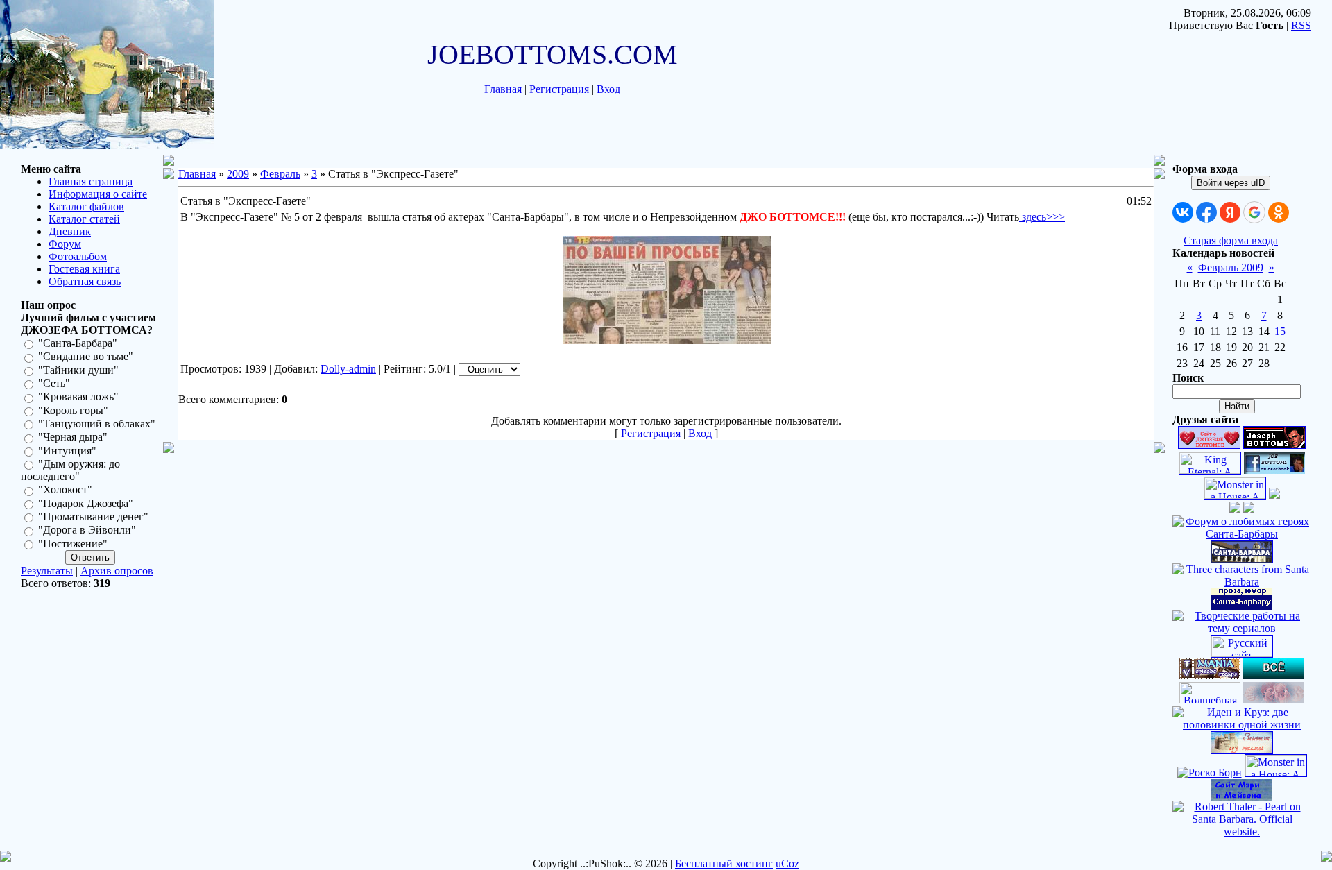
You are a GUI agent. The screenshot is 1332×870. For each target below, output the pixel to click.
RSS (1301, 25)
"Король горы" (73, 410)
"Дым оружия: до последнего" (70, 470)
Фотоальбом (78, 256)
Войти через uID (1231, 183)
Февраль (280, 174)
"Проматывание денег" (93, 516)
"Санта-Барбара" (77, 343)
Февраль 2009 (1230, 267)
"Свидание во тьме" (85, 357)
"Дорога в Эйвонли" (87, 530)
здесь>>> (1042, 217)
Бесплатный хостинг (724, 863)
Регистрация (559, 89)
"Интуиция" (67, 451)
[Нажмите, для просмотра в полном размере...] (667, 340)
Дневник (70, 231)
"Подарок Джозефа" (85, 503)
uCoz (787, 863)
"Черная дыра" (73, 437)
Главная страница (91, 181)
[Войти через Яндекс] (1230, 212)
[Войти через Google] (1254, 212)
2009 (238, 174)
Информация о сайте (98, 194)
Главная (503, 89)
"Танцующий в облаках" (96, 423)
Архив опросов (116, 571)
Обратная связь (85, 281)
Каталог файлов (86, 206)
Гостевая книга (84, 269)
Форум (65, 244)
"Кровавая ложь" (78, 397)
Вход (608, 89)
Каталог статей (84, 219)
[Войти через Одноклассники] (1278, 212)
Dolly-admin (348, 369)
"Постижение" (73, 543)
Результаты (47, 571)
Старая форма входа (1231, 240)
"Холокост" (65, 490)
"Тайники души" (78, 370)
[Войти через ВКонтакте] (1182, 212)
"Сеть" (54, 383)
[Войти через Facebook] (1206, 212)
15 (1280, 331)
